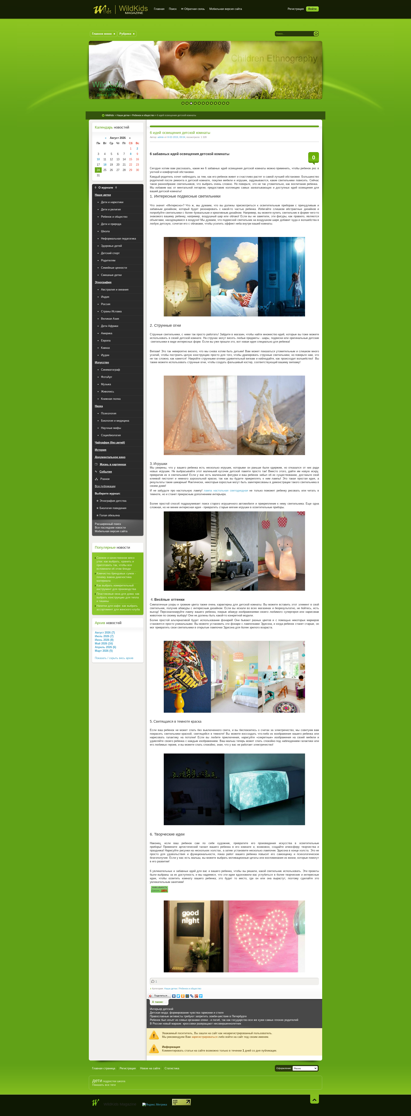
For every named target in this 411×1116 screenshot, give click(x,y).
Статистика (172, 1068)
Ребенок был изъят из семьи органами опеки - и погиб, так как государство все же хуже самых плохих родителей (224, 1020)
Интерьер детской (161, 1009)
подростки (109, 1081)
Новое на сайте (150, 1068)
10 (220, 103)
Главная (159, 8)
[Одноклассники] (183, 996)
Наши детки (170, 988)
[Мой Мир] (187, 996)
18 (104, 164)
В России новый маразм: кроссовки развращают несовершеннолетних (195, 1023)
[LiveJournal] (192, 996)
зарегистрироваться (204, 1036)
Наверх (314, 1099)
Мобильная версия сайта (225, 8)
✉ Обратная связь (193, 8)
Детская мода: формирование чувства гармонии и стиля (186, 1012)
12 (228, 103)
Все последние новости (110, 527)
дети (97, 1080)
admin (161, 137)
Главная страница (103, 1068)
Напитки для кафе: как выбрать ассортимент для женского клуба (118, 607)
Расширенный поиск (108, 524)
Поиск (173, 8)
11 (224, 103)
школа (121, 1081)
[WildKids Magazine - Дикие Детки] (95, 1102)
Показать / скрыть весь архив (114, 658)
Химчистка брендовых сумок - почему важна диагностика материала (116, 577)
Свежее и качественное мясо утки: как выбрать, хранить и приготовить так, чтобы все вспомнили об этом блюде (115, 563)
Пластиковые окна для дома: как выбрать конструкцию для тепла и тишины (118, 597)
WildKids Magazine (120, 9)
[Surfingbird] (201, 996)
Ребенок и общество (190, 988)
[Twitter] (178, 996)
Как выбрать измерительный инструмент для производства (116, 587)
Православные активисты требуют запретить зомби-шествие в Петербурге (198, 1016)
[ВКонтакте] (174, 996)
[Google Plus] (196, 996)
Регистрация (296, 8)
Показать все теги (104, 1084)
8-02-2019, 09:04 (176, 137)
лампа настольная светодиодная (226, 490)
